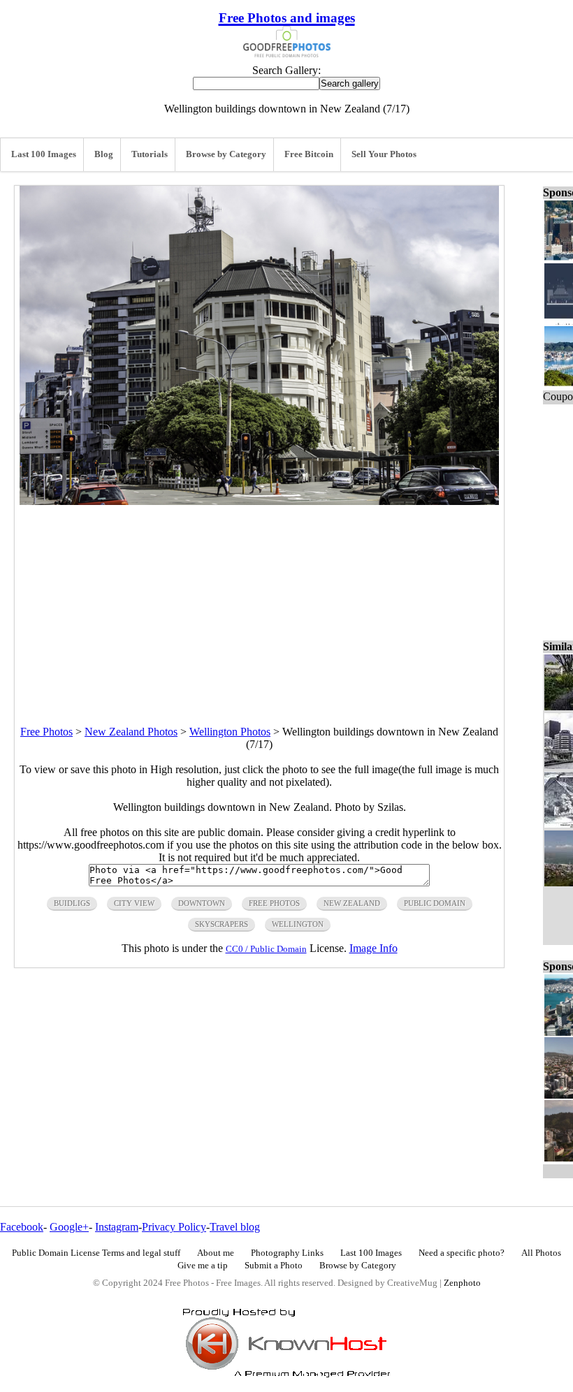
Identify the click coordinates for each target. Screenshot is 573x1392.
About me (215, 1253)
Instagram (116, 1227)
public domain (434, 903)
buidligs (72, 903)
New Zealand (352, 903)
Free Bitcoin (308, 154)
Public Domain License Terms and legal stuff (96, 1253)
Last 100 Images (43, 154)
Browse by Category (226, 154)
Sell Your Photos (383, 154)
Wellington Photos (229, 732)
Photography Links (287, 1253)
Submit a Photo (274, 1265)
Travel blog (235, 1227)
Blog (103, 154)
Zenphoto (462, 1283)
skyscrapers (221, 924)
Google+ (69, 1227)
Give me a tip (202, 1265)
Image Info (373, 948)
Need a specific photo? (462, 1253)
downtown (201, 903)
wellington (298, 924)
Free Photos (46, 732)
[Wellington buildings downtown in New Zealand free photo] (259, 501)
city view (134, 903)
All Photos (541, 1253)
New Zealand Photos (131, 732)
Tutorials (149, 154)
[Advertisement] (259, 603)
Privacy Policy (174, 1227)
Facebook (21, 1227)
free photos (274, 903)
